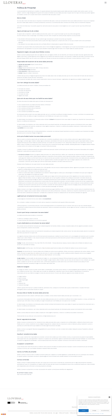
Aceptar (83, 410)
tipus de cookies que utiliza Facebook (43, 254)
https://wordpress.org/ (47, 248)
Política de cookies (88, 413)
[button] (109, 397)
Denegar (94, 410)
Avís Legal (101, 413)
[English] (3, 414)
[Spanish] (5, 414)
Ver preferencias (105, 410)
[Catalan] (2, 414)
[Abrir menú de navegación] (107, 3)
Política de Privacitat (95, 413)
